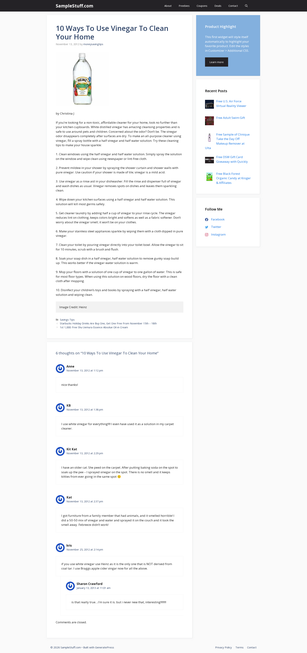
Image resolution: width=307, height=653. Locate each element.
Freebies (184, 5)
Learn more (216, 62)
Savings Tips (67, 319)
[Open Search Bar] (246, 6)
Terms (239, 647)
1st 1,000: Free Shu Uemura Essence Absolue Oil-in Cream (94, 327)
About (168, 5)
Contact (233, 5)
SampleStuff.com (74, 6)
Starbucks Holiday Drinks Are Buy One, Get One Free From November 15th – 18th (108, 323)
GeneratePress (104, 647)
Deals (217, 5)
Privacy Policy (223, 647)
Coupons (202, 5)
